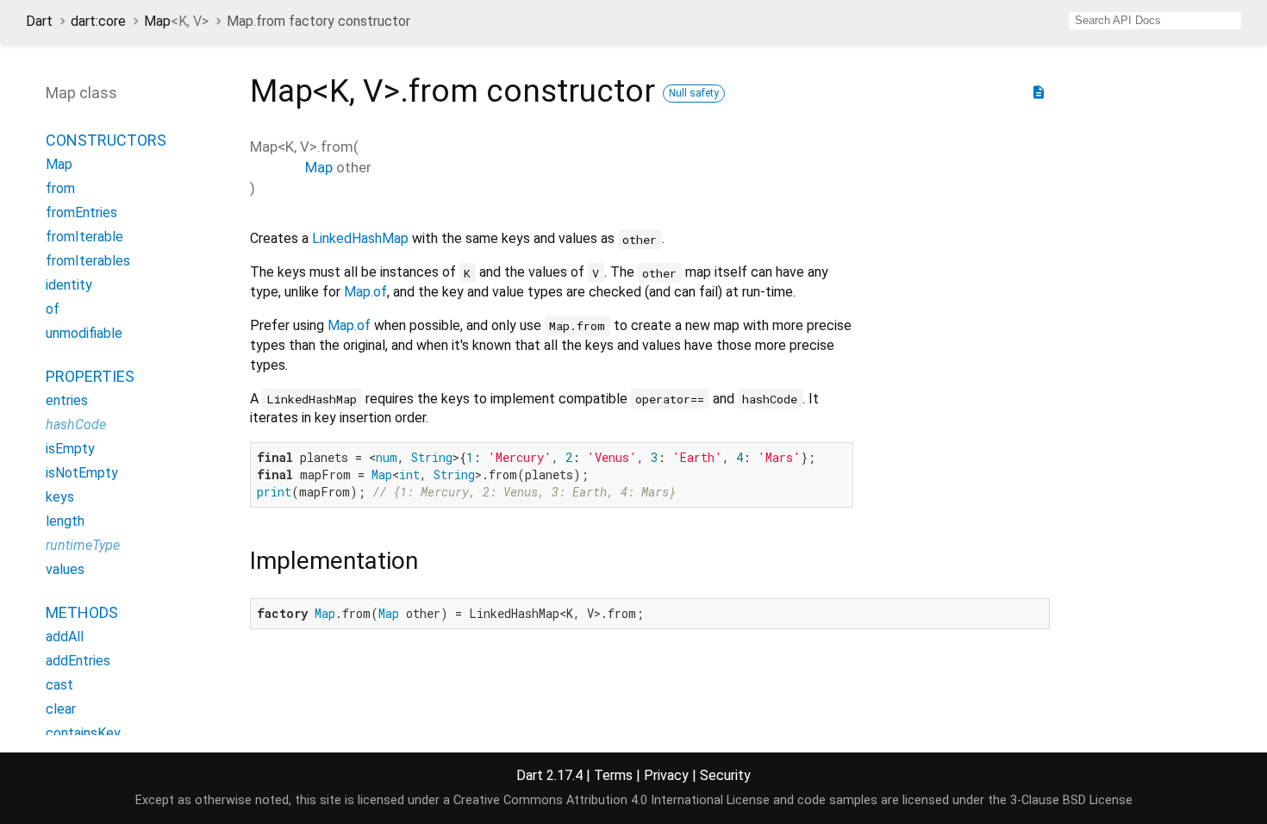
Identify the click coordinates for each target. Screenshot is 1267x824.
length (65, 521)
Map (176, 21)
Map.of (365, 292)
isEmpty (70, 448)
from (60, 188)
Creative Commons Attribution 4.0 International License (611, 800)
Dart (39, 21)
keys (60, 497)
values (65, 569)
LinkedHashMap (360, 238)
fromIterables (88, 261)
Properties (90, 376)
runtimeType (83, 545)
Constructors (106, 140)
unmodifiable (84, 333)
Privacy (666, 775)
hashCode (76, 424)
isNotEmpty (82, 473)
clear (61, 709)
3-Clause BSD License (1071, 800)
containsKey (83, 733)
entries (67, 400)
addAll (65, 636)
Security (725, 775)
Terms (613, 775)
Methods (82, 612)
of (52, 309)
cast (59, 685)
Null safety (694, 93)
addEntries (78, 660)
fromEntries (81, 212)
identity (69, 285)
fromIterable (84, 236)
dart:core (98, 21)
